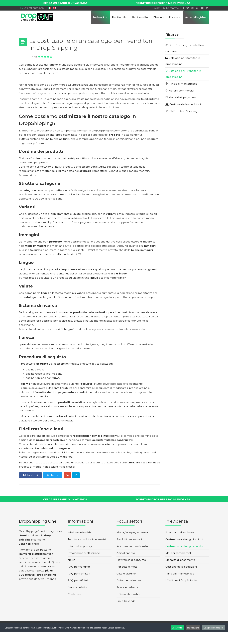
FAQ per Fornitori (79, 573)
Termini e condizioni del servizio (87, 539)
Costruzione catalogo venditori (184, 546)
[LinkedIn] (207, 8)
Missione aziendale (79, 532)
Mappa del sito (77, 587)
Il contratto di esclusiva (179, 532)
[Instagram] (192, 8)
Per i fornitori (120, 17)
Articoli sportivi (126, 553)
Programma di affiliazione (84, 553)
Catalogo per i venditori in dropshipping (183, 73)
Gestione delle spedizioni (185, 104)
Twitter (54, 475)
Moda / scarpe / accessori (133, 532)
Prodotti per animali (129, 539)
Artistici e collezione (129, 580)
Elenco (157, 17)
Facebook (32, 475)
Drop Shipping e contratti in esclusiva (184, 48)
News (71, 559)
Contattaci (74, 594)
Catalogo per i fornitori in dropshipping (182, 61)
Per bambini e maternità (132, 546)
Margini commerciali (181, 90)
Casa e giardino (126, 573)
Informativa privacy (80, 546)
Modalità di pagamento (183, 97)
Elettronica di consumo (131, 559)
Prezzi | (157, 8)
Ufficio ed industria (128, 594)
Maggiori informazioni (213, 627)
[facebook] (183, 8)
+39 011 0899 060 (34, 8)
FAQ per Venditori (79, 566)
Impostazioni (193, 627)
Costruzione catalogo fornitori (184, 539)
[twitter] (187, 8)
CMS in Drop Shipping (183, 111)
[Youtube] (202, 8)
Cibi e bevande (126, 601)
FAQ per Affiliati (78, 580)
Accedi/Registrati (196, 17)
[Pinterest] (197, 8)
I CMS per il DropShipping (181, 580)
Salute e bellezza (127, 587)
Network (99, 17)
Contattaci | (173, 8)
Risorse (173, 17)
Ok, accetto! (177, 627)
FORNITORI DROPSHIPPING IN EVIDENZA (163, 3)
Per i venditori (140, 17)
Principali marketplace (182, 83)
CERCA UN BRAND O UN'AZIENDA (65, 3)
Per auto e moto (127, 566)
